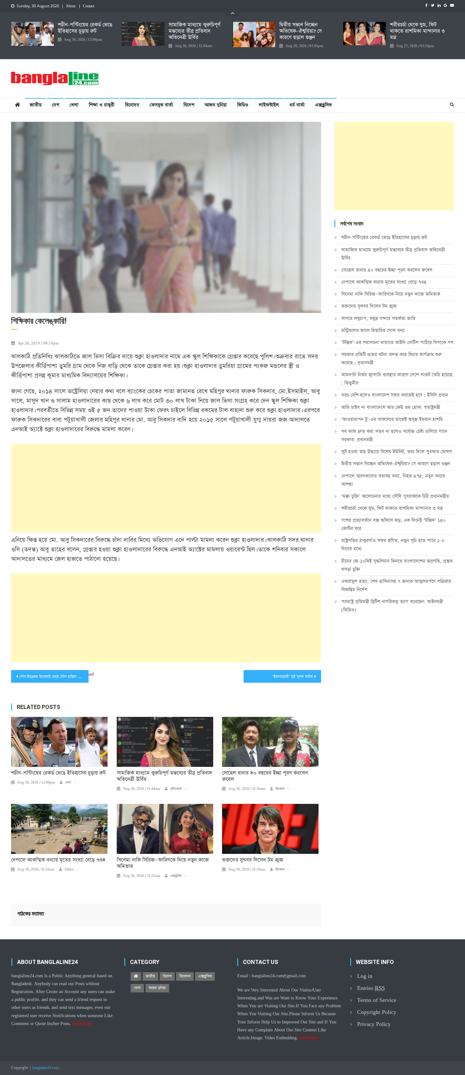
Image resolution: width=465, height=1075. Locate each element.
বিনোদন (132, 105)
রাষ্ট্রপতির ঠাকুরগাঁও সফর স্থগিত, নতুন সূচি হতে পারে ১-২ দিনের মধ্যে (392, 544)
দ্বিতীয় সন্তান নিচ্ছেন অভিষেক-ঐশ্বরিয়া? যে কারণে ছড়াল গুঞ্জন (300, 31)
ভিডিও (242, 105)
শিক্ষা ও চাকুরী (102, 105)
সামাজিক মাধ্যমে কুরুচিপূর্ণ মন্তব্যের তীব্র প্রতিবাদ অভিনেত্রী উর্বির (194, 31)
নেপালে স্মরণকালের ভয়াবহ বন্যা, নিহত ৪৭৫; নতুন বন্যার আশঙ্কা (393, 480)
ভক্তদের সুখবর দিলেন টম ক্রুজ (252, 860)
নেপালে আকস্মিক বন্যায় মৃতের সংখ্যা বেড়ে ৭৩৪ (58, 860)
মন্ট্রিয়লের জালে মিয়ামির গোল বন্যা (373, 330)
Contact (88, 6)
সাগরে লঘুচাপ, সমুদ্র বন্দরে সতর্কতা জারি (378, 318)
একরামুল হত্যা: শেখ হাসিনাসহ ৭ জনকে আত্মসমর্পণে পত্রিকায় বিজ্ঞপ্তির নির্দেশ (396, 585)
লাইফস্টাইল (269, 105)
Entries (371, 988)
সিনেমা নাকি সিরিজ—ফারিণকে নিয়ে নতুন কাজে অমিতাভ (163, 863)
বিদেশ (188, 105)
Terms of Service (376, 1000)
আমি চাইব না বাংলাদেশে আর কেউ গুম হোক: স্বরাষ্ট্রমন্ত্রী (390, 407)
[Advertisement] (166, 488)
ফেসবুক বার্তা (161, 105)
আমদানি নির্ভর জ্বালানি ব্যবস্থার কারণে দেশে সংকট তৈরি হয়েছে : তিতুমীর (396, 378)
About (70, 6)
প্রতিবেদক (176, 789)
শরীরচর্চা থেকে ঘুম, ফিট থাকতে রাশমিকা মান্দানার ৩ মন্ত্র (417, 31)
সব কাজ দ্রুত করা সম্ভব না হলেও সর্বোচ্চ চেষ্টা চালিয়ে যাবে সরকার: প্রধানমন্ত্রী (394, 435)
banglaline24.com (45, 1068)
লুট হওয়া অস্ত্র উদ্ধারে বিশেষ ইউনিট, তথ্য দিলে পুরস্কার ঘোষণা (396, 451)
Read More (82, 1023)
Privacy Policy (374, 1024)
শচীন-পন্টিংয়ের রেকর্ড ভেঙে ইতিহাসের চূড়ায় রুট (85, 28)
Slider (69, 869)
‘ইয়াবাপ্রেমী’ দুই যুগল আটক (293, 676)
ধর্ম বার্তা (297, 105)
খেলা (74, 105)
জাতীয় (35, 105)
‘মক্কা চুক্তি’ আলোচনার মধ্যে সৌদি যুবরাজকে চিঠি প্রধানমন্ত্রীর (395, 496)
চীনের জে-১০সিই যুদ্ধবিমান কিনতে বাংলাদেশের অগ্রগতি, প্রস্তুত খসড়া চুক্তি (397, 565)
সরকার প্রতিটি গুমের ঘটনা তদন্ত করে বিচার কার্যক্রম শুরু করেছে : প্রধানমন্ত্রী (391, 358)
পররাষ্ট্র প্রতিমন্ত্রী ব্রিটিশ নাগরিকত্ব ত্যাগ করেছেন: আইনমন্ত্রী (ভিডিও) (392, 605)
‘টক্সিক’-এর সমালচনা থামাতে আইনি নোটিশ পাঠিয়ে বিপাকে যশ (397, 342)
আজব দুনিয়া (216, 105)
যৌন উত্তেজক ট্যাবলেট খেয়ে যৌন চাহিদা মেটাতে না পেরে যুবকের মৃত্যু (54, 676)
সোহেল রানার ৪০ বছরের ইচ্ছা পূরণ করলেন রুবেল (265, 776)
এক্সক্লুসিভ (323, 105)
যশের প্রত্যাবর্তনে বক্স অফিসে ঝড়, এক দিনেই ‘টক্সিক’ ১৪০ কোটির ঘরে (393, 524)
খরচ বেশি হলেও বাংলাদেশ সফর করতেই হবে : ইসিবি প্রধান (394, 395)
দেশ (55, 105)
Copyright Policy (376, 1012)
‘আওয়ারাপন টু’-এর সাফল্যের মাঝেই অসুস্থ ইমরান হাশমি (392, 419)
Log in (364, 976)
